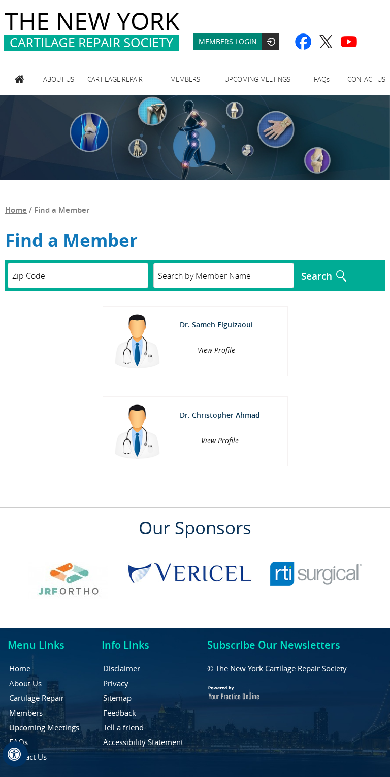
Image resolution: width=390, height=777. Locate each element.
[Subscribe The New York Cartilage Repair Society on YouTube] (349, 42)
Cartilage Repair (115, 79)
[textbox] (223, 275)
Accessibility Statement (143, 742)
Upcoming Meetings (257, 79)
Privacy (115, 683)
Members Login (228, 41)
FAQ (322, 79)
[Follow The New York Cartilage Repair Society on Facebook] (303, 42)
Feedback (119, 712)
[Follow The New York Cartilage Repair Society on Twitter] (326, 42)
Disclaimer (121, 668)
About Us (58, 79)
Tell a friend (123, 727)
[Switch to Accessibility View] (15, 754)
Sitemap (117, 698)
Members (185, 79)
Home (19, 80)
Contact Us (366, 79)
